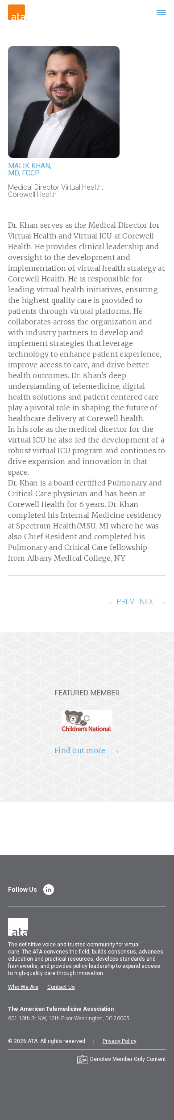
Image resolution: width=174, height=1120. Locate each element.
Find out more (79, 750)
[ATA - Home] (17, 12)
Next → (153, 601)
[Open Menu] (161, 12)
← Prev (121, 601)
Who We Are (23, 987)
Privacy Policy (120, 1041)
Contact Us (61, 987)
